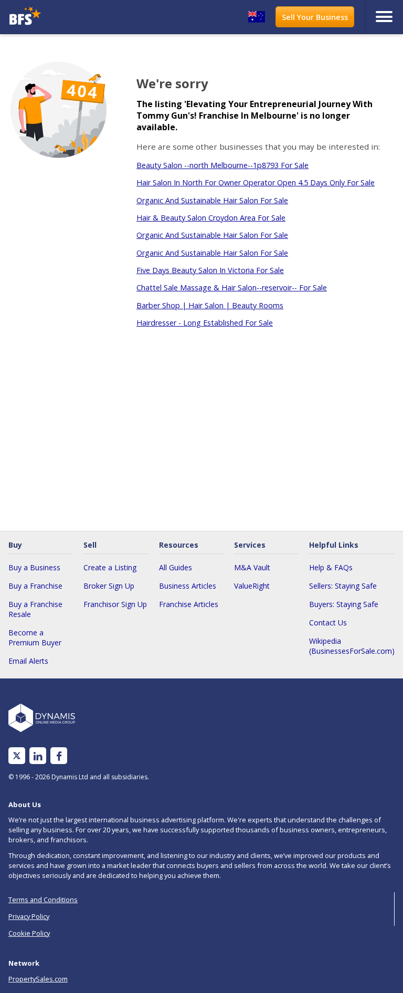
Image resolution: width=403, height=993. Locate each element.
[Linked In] (38, 756)
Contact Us (328, 623)
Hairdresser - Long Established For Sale (204, 323)
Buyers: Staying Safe (343, 604)
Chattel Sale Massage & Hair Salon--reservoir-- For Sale (231, 287)
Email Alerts (28, 661)
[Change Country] (256, 16)
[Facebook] (59, 756)
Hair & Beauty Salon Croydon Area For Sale (210, 218)
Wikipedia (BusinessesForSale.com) (352, 646)
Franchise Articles (188, 604)
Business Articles (187, 586)
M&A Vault (252, 567)
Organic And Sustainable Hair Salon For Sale (212, 200)
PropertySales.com (38, 979)
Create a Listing (109, 567)
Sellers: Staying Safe (343, 586)
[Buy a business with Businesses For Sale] (54, 17)
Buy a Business (34, 567)
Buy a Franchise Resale (35, 609)
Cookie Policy (29, 933)
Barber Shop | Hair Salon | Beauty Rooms (209, 305)
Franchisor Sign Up (115, 604)
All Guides (175, 567)
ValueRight (252, 586)
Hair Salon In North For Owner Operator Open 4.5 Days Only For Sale (255, 182)
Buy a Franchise (35, 586)
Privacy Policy (28, 916)
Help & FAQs (331, 567)
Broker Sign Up (108, 586)
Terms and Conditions (43, 899)
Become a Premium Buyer (34, 637)
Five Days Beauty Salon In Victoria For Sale (210, 270)
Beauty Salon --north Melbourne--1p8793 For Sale (222, 165)
